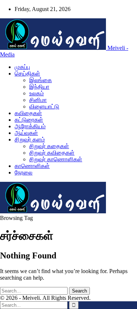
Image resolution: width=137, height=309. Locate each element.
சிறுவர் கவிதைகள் (52, 153)
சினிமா (38, 100)
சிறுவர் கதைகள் (49, 146)
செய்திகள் (27, 73)
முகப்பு (22, 67)
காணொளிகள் (32, 166)
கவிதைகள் (28, 113)
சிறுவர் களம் (30, 139)
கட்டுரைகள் (29, 120)
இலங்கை (40, 80)
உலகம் (36, 93)
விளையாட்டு (44, 106)
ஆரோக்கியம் (30, 126)
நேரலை (24, 172)
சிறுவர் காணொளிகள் (55, 159)
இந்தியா (39, 87)
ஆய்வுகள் (26, 133)
